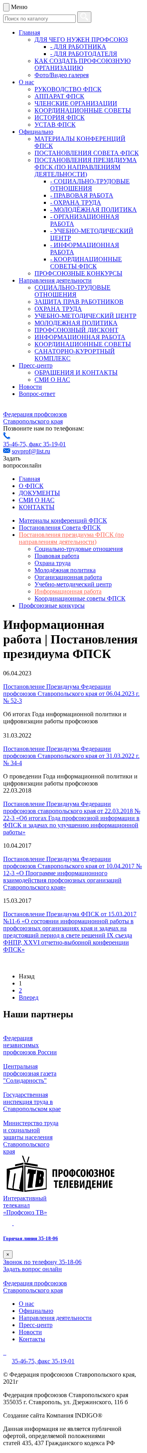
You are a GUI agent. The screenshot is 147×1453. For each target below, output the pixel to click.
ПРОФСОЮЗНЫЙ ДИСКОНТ (76, 330)
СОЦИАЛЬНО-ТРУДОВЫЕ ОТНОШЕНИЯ (72, 291)
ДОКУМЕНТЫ (39, 493)
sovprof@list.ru (31, 451)
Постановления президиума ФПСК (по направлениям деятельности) (71, 538)
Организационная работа (68, 577)
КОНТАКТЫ (36, 507)
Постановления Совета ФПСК (60, 527)
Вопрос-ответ (37, 393)
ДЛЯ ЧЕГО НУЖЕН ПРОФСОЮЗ (81, 39)
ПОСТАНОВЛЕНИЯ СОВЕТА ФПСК (86, 153)
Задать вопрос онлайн (32, 1269)
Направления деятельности (55, 280)
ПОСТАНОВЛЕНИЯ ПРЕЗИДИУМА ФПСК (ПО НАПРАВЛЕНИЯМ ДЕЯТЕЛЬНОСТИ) (85, 167)
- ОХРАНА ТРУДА (75, 202)
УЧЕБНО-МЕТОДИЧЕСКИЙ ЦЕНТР (85, 315)
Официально (36, 131)
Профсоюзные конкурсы (52, 605)
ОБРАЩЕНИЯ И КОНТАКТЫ (76, 372)
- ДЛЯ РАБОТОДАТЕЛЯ (83, 53)
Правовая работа (56, 556)
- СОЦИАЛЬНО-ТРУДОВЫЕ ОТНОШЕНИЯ (90, 185)
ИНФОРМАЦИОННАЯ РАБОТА (79, 337)
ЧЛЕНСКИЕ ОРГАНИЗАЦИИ (75, 103)
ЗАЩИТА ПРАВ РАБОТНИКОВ (78, 301)
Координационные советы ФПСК (79, 598)
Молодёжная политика (65, 570)
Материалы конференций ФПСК (63, 520)
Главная (29, 32)
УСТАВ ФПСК (55, 124)
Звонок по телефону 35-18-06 (42, 1262)
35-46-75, (16, 444)
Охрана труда (52, 563)
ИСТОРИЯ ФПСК (59, 117)
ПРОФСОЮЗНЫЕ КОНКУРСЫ (78, 273)
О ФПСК (31, 485)
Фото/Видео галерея (61, 75)
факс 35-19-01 (47, 444)
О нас (26, 82)
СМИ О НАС (52, 379)
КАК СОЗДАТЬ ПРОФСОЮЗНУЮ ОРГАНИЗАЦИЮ (82, 64)
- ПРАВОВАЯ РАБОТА (81, 195)
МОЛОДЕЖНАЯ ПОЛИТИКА (76, 323)
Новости (30, 386)
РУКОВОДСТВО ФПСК (68, 89)
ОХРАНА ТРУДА (58, 308)
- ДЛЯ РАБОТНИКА (78, 46)
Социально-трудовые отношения (78, 548)
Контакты (32, 1339)
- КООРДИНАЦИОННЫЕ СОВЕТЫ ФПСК (86, 263)
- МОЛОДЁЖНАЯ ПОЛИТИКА (93, 209)
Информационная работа (68, 591)
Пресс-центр (36, 365)
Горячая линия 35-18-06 (30, 1238)
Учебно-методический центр (73, 584)
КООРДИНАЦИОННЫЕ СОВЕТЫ (82, 110)
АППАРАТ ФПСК (59, 96)
